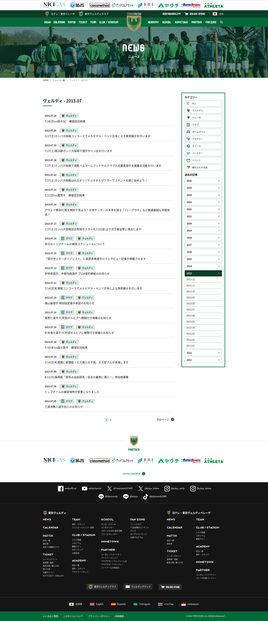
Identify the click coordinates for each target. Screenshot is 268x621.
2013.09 (191, 297)
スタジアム (76, 543)
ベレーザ (196, 117)
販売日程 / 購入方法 (51, 565)
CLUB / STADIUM (109, 22)
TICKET (83, 22)
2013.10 (191, 291)
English (99, 604)
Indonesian (193, 604)
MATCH (72, 22)
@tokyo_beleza (152, 488)
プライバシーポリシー (99, 616)
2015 (189, 259)
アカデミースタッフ (80, 571)
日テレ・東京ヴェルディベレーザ (191, 513)
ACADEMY (153, 22)
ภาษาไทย (169, 604)
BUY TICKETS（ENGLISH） (54, 575)
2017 (189, 245)
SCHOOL (166, 22)
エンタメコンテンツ (138, 534)
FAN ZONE (211, 22)
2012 (189, 352)
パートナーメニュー (109, 557)
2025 (189, 188)
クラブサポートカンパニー (112, 564)
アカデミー (197, 139)
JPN (221, 14)
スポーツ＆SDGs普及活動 (111, 530)
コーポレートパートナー (111, 554)
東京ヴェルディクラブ (96, 14)
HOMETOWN (181, 22)
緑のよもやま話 (199, 167)
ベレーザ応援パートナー (206, 578)
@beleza (133, 496)
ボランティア (77, 549)
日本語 (78, 604)
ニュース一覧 (59, 80)
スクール (196, 146)
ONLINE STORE (197, 13)
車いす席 (46, 569)
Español (121, 604)
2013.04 (191, 327)
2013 (189, 273)
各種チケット (48, 572)
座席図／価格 (172, 559)
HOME (45, 80)
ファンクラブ (135, 524)
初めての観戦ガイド (51, 547)
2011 (189, 360)
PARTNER (197, 22)
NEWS (47, 22)
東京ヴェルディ (57, 513)
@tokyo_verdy (178, 488)
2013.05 (191, 321)
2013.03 (191, 333)
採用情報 (119, 616)
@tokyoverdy (111, 496)
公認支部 (75, 553)
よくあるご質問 (50, 616)
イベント (196, 160)
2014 (189, 266)
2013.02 (191, 339)
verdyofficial (70, 488)
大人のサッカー (107, 527)
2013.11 (191, 285)
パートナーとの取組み (110, 567)
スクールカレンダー (109, 534)
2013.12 (191, 279)
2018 (189, 237)
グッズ (133, 530)
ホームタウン (198, 131)
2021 (189, 216)
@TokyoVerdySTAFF (123, 488)
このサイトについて (73, 616)
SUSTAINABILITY (172, 13)
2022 (189, 209)
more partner (132, 473)
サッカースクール (108, 524)
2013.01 (191, 345)
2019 (189, 230)
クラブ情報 (76, 539)
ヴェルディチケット (141, 586)
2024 (189, 195)
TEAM (93, 22)
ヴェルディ (197, 110)
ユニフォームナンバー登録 (83, 527)
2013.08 (191, 303)
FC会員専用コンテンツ (139, 527)
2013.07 (191, 309)
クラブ (195, 124)
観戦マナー (76, 546)
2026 (189, 180)
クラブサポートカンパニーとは (114, 561)
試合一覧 (46, 540)
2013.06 (191, 315)
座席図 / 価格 (48, 562)
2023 (189, 202)
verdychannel (94, 488)
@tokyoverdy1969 (157, 496)
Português (144, 604)
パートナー (197, 153)
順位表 (45, 543)
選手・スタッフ (78, 524)
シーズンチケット (50, 559)
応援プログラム (136, 537)
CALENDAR (59, 22)
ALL (194, 103)
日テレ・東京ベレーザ (63, 14)
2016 (189, 252)
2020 (189, 223)
